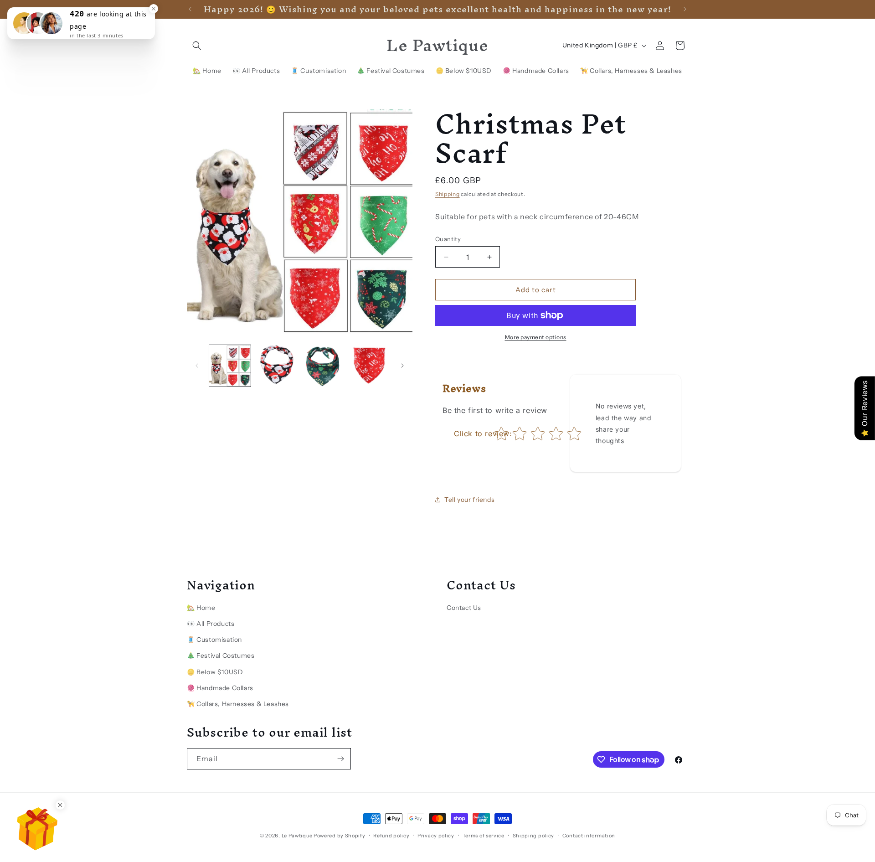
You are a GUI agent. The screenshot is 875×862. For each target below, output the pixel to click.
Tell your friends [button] (469, 500)
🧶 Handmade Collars (220, 688)
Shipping (447, 194)
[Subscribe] (340, 758)
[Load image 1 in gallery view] (230, 366)
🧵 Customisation (214, 639)
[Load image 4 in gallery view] (368, 366)
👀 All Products (210, 623)
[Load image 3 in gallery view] (322, 366)
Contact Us (464, 608)
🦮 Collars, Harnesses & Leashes (238, 704)
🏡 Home (201, 608)
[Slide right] (402, 366)
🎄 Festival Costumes (220, 655)
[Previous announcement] (190, 9)
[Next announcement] (685, 9)
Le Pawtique (297, 835)
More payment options (535, 337)
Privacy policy (435, 835)
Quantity (448, 239)
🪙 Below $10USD (215, 672)
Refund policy (391, 835)
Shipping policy (534, 835)
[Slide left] (197, 366)
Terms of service (483, 835)
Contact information (588, 835)
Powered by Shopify (339, 835)
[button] (197, 46)
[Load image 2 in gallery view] (276, 366)
